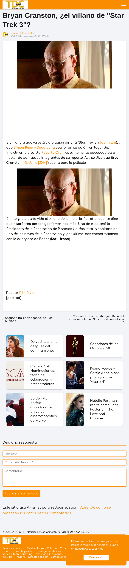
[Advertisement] (64, 115)
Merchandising (23, 554)
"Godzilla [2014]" (35, 163)
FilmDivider (28, 293)
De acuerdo (96, 557)
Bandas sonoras (13, 548)
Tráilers (20, 557)
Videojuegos (59, 557)
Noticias (41, 554)
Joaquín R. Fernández (22, 33)
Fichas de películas (23, 551)
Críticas (52, 548)
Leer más (97, 549)
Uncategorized (38, 557)
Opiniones (56, 554)
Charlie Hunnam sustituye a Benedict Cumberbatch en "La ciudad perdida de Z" (96, 319)
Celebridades (35, 548)
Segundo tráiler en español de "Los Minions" (29, 320)
